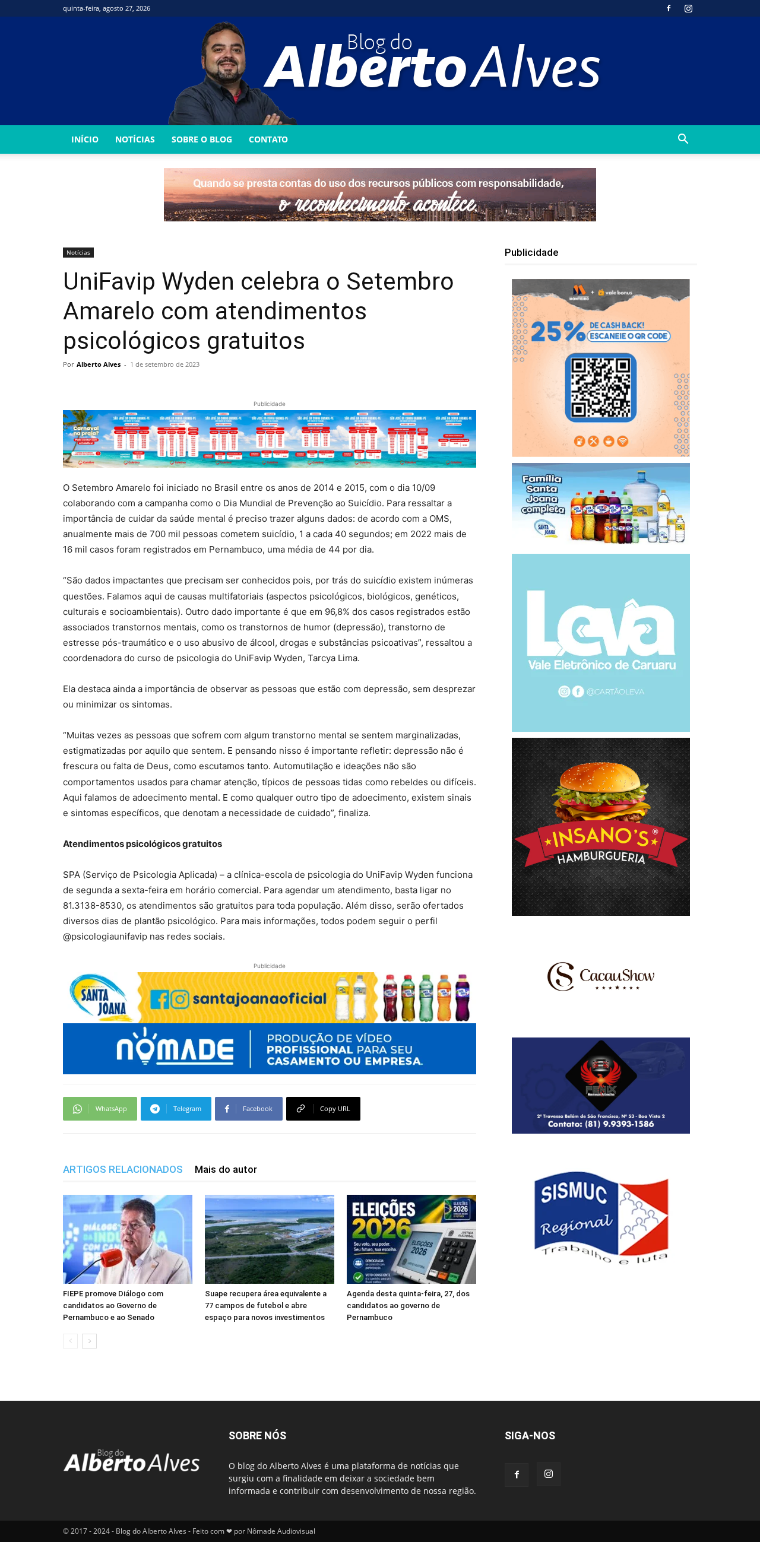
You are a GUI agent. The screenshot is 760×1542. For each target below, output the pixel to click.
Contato (268, 139)
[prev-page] (70, 1341)
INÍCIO (85, 139)
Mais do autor (226, 1169)
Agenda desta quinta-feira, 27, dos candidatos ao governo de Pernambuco (408, 1305)
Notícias (135, 139)
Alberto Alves (99, 364)
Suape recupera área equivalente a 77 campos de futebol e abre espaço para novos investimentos (266, 1305)
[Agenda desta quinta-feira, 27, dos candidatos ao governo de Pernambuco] (411, 1239)
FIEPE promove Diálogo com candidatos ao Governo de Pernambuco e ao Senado (113, 1305)
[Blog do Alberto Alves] (380, 71)
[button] (683, 140)
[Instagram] (688, 8)
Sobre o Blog (202, 139)
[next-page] (89, 1341)
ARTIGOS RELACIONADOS (123, 1169)
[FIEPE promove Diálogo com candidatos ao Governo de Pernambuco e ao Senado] (127, 1239)
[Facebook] (668, 8)
